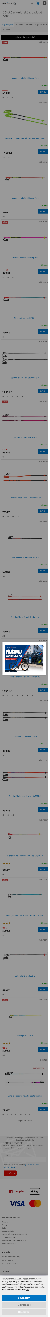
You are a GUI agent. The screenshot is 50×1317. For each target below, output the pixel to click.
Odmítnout (24, 1305)
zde (27, 1289)
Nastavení (24, 1312)
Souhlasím (24, 1298)
